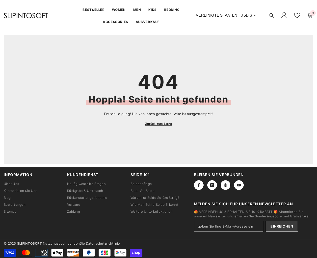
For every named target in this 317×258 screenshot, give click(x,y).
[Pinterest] (225, 185)
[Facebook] (199, 185)
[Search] (271, 15)
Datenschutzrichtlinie (103, 243)
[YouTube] (239, 185)
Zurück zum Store (158, 124)
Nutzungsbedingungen (61, 243)
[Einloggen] (284, 15)
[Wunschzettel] (297, 15)
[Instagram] (212, 185)
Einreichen (281, 226)
